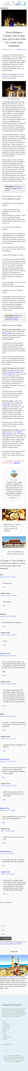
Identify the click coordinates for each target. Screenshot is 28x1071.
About (4, 1031)
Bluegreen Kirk (4, 808)
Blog (4, 1033)
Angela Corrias (21, 49)
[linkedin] (9, 1044)
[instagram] (2, 1044)
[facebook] (7, 1044)
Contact (5, 1035)
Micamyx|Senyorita (6, 851)
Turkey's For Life (5, 653)
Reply (3, 587)
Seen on (5, 1039)
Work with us (6, 1025)
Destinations (6, 1027)
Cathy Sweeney (4, 759)
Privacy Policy (7, 1037)
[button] (27, 8)
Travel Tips (6, 1029)
